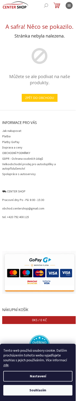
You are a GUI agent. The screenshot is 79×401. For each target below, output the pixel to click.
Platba (6, 136)
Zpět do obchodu (39, 98)
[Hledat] (46, 5)
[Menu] (69, 5)
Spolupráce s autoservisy (19, 174)
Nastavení (38, 376)
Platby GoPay (11, 142)
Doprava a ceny (12, 147)
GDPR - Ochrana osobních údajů (22, 159)
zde (6, 365)
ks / (39, 320)
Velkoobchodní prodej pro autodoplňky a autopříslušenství (29, 166)
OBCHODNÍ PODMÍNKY (16, 153)
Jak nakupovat (11, 131)
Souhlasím (37, 390)
